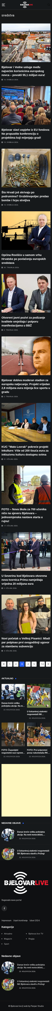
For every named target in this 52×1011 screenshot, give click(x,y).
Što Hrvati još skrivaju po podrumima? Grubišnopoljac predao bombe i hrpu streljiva (25, 196)
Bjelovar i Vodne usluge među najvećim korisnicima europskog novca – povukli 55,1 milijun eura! (23, 71)
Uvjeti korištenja (20, 920)
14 (42, 664)
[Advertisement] (26, 790)
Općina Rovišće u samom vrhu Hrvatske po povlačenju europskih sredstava (24, 258)
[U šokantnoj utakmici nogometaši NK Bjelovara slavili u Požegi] (38, 696)
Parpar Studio (37, 1006)
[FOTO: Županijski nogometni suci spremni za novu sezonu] (13, 734)
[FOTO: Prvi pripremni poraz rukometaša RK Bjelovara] (38, 734)
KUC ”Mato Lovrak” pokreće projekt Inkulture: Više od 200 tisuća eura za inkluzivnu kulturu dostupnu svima (25, 450)
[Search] (49, 4)
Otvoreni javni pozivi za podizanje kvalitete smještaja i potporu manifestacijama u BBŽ (23, 321)
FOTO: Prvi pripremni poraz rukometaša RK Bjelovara (37, 753)
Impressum (6, 920)
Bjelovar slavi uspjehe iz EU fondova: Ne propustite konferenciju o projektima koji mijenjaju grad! (26, 133)
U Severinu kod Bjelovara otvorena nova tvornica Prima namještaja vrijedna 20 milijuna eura (24, 579)
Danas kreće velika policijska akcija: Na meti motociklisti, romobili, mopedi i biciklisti (31, 835)
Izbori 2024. (35, 920)
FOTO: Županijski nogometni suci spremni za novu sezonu (13, 753)
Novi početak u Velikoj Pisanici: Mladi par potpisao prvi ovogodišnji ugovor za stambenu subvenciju (26, 642)
